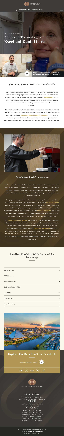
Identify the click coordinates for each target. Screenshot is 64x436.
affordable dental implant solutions (34, 115)
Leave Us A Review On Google (32, 431)
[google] (20, 370)
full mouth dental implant (17, 220)
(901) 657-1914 (37, 397)
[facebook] (43, 370)
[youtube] (26, 370)
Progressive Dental (39, 429)
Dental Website (23, 429)
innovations (48, 97)
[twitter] (37, 370)
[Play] (27, 73)
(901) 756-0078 (39, 399)
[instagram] (32, 370)
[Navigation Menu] (61, 10)
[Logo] (32, 4)
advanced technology (42, 228)
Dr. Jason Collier (52, 202)
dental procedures (44, 211)
